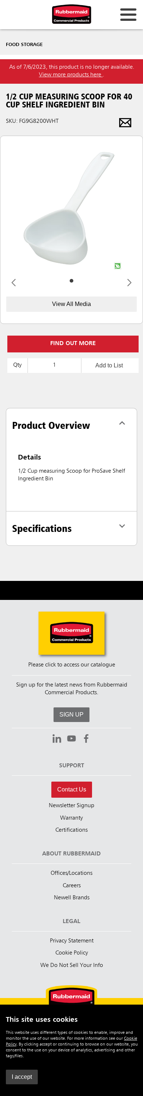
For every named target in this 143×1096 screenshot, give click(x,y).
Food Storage (24, 44)
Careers (72, 886)
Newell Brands (71, 898)
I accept (22, 1077)
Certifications (71, 830)
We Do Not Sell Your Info (71, 965)
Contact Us (71, 789)
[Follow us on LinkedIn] (56, 739)
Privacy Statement (72, 941)
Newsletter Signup (71, 806)
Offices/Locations (71, 873)
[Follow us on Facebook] (86, 739)
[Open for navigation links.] (128, 14)
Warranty (71, 818)
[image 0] (71, 281)
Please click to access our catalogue (71, 665)
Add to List (109, 365)
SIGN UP (71, 714)
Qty (17, 365)
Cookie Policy (71, 953)
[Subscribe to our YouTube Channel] (71, 739)
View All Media (71, 304)
